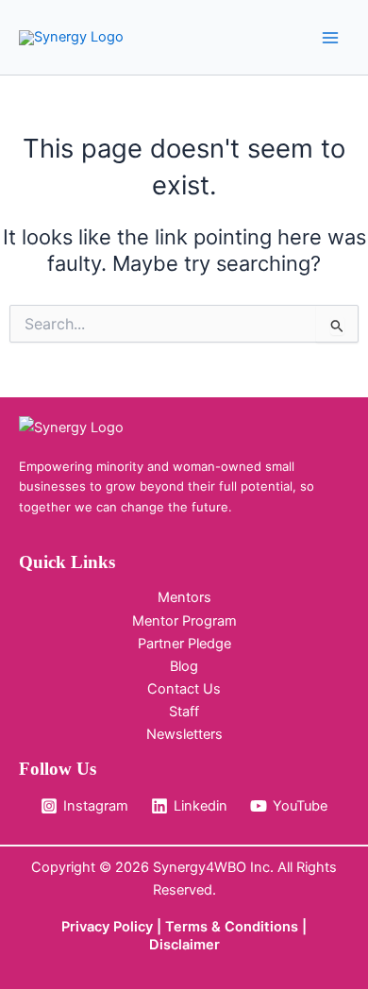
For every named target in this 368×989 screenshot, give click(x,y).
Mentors (184, 597)
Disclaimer (184, 944)
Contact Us (184, 688)
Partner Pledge (184, 643)
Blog (184, 666)
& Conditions (254, 926)
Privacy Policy (107, 926)
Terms (188, 926)
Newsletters (184, 734)
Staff (184, 711)
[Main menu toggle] (330, 37)
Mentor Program (184, 620)
